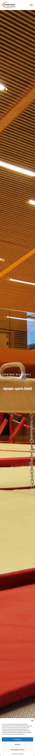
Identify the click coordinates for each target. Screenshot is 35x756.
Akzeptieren (17, 739)
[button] (32, 720)
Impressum (21, 753)
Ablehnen (17, 744)
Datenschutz (14, 753)
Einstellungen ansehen (17, 749)
